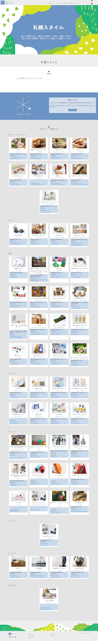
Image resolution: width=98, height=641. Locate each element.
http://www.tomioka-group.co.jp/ (16, 337)
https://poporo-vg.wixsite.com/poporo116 (79, 184)
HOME (45, 3)
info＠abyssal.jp (13, 395)
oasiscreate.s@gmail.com (15, 157)
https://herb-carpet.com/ (55, 334)
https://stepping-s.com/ (34, 307)
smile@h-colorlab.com (75, 306)
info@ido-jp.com (33, 482)
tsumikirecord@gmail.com (45, 607)
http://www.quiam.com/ (34, 244)
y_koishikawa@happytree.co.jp (16, 336)
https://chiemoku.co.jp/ (14, 364)
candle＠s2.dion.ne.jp (34, 362)
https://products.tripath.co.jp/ (15, 244)
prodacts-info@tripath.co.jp (15, 242)
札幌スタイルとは (51, 3)
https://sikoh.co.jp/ (13, 277)
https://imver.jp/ (53, 456)
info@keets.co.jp (13, 483)
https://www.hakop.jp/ (75, 277)
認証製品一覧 (71, 3)
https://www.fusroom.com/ (35, 456)
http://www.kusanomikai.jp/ (76, 245)
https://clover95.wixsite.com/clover (57, 184)
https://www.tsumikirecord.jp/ (46, 609)
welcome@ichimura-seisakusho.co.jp (37, 575)
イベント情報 (59, 3)
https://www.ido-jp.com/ (34, 484)
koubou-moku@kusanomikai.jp (77, 243)
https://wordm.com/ (75, 365)
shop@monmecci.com (75, 455)
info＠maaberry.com (54, 242)
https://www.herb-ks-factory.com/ (16, 458)
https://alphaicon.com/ (14, 307)
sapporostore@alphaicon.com (15, 305)
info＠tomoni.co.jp (43, 543)
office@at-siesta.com (75, 332)
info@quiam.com (33, 242)
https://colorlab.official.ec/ (76, 308)
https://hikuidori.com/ (14, 511)
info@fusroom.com (34, 455)
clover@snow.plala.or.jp (54, 183)
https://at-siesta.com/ (75, 334)
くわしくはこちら (72, 110)
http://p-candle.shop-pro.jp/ (35, 364)
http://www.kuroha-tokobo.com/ (36, 184)
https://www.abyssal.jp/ (14, 397)
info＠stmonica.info (13, 421)
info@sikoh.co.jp (13, 275)
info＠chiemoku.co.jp (34, 157)
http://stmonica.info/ (14, 423)
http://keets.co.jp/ (13, 485)
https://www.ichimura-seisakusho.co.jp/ (37, 577)
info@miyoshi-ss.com (44, 210)
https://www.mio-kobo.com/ (15, 577)
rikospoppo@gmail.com (55, 157)
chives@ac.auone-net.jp (55, 332)
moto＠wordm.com (74, 363)
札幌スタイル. (89, 633)
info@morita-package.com (76, 275)
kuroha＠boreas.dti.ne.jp (35, 183)
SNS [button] (77, 3)
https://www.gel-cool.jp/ (44, 212)
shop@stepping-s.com (34, 305)
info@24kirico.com (74, 482)
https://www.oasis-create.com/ (15, 158)
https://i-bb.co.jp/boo (54, 277)
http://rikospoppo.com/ (55, 158)
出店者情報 (65, 3)
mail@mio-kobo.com (14, 575)
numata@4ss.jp (53, 455)
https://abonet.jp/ (43, 545)
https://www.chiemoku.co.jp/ (35, 158)
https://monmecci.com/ (75, 456)
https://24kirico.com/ (75, 484)
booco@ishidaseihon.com (55, 275)
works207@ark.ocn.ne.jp (34, 510)
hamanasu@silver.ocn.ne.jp (76, 183)
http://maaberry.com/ (54, 244)
